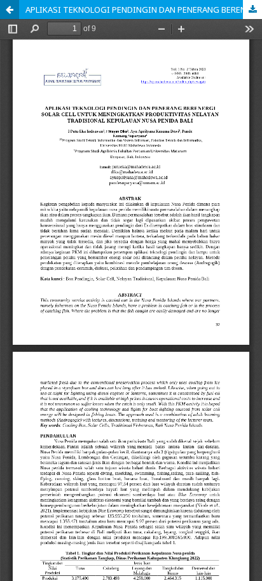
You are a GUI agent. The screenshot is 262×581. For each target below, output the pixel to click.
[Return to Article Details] (9, 9)
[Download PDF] (252, 9)
